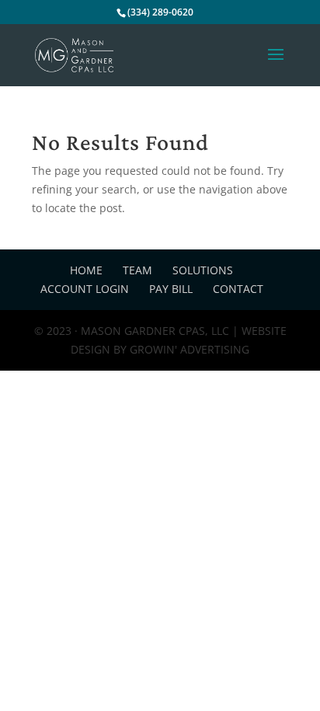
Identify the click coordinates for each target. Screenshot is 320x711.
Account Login (84, 288)
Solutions (202, 270)
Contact (238, 288)
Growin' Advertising (188, 349)
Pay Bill (171, 288)
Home (86, 270)
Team (137, 270)
